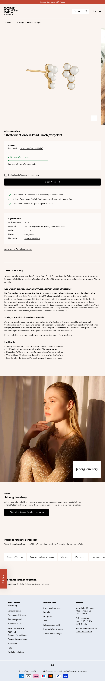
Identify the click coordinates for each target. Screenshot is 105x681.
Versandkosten (14, 611)
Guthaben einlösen (16, 652)
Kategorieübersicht (51, 625)
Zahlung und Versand (17, 615)
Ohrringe (20, 23)
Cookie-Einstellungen (52, 634)
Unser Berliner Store (52, 608)
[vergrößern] (94, 118)
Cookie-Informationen (53, 629)
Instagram (47, 617)
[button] (3, 579)
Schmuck (8, 23)
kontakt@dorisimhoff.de (86, 629)
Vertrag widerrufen (16, 628)
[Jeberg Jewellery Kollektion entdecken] (87, 469)
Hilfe (10, 648)
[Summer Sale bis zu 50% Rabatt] (52, 2)
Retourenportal (15, 620)
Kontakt (46, 612)
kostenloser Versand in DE (31, 149)
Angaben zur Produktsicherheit (18, 249)
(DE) (34, 164)
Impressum (12, 644)
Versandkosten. (81, 671)
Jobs (45, 621)
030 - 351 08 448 (84, 632)
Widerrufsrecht (14, 624)
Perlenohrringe (33, 23)
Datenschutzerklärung (17, 639)
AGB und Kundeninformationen (17, 633)
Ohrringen (34, 331)
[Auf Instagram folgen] (52, 665)
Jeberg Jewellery (32, 239)
